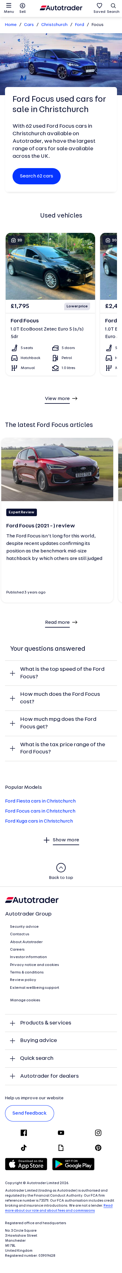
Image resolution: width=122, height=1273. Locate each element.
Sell (22, 12)
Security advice (24, 927)
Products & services (45, 1023)
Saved (99, 12)
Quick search (36, 1058)
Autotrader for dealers (49, 1076)
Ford (79, 25)
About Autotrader (26, 942)
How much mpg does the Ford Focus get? (58, 723)
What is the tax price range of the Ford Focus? (62, 748)
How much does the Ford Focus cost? (60, 698)
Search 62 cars (36, 176)
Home (11, 25)
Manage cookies (25, 1000)
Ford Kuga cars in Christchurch (39, 821)
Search (113, 12)
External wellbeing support (34, 988)
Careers (17, 950)
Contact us (19, 934)
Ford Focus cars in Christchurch (40, 811)
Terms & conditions (27, 972)
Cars (29, 25)
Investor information (28, 957)
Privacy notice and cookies (34, 965)
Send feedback (30, 1113)
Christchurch (54, 25)
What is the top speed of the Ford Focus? (62, 673)
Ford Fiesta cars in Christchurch (40, 801)
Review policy (23, 980)
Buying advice (38, 1041)
